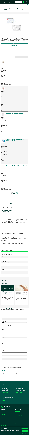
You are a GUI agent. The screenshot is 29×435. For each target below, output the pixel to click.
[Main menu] (27, 5)
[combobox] (22, 4)
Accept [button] (25, 428)
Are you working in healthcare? (6, 317)
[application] (14, 25)
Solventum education (17, 412)
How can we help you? (5, 321)
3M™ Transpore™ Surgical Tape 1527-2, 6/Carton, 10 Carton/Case (14, 113)
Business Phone (4, 350)
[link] (12, 193)
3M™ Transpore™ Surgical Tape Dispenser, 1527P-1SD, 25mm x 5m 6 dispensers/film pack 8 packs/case (15, 140)
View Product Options (14, 45)
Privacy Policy (19, 373)
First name (3, 329)
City (2, 343)
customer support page (14, 312)
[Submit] (25, 4)
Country (3, 336)
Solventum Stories (17, 411)
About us (2, 418)
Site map (16, 423)
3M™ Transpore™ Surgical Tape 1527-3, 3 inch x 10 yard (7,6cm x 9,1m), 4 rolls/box (16, 165)
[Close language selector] (26, 1)
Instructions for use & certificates (19, 415)
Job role (3, 357)
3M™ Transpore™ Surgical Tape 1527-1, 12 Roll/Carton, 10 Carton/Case (15, 60)
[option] (14, 26)
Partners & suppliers (3, 422)
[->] (23, 2)
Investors (2, 421)
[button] (24, 433)
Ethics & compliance (3, 425)
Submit (3, 370)
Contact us (16, 420)
